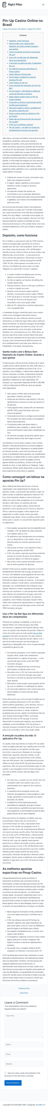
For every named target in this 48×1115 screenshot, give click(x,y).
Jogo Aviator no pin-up (18, 83)
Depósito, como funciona (19, 41)
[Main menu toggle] (43, 4)
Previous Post (24, 988)
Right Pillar (15, 4)
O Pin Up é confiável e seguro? (21, 125)
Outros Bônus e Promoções (20, 74)
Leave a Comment (10, 29)
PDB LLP (41, 1105)
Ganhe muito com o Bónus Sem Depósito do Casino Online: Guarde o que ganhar (23, 46)
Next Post (24, 993)
